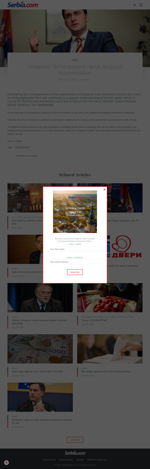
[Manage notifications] (6, 462)
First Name (75, 244)
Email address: (75, 257)
